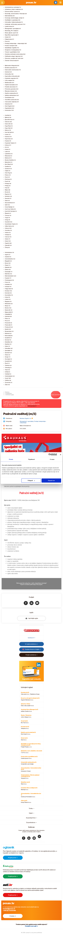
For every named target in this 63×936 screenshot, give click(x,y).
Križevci (7, 145)
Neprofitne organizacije (11, 35)
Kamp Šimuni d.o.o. (26, 801)
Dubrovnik (7, 123)
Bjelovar (7, 117)
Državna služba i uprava (11, 11)
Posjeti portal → (13, 857)
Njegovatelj (8, 312)
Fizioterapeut (8, 280)
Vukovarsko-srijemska (11, 101)
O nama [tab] (52, 459)
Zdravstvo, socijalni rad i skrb (13, 58)
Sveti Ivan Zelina (9, 209)
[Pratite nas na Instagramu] (34, 838)
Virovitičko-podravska (11, 99)
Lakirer (7, 299)
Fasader (7, 278)
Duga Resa (8, 126)
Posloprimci (9, 393)
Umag (6, 219)
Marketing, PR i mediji (10, 30)
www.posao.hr (32, 406)
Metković (7, 158)
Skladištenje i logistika (11, 47)
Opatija (7, 166)
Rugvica (7, 194)
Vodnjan (7, 234)
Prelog (6, 185)
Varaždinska (8, 97)
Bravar (6, 263)
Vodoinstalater (9, 376)
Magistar (7, 301)
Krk (6, 147)
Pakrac (7, 175)
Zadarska (7, 104)
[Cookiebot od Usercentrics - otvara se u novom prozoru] (50, 454)
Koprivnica (7, 138)
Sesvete (7, 198)
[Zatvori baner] (60, 454)
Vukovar (7, 236)
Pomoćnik (7, 322)
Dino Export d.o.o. (28, 733)
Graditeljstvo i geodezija (11, 20)
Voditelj (7, 374)
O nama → (13, 916)
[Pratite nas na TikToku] (39, 837)
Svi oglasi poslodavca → (31, 644)
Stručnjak (7, 359)
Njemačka (7, 162)
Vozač (6, 378)
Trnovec (7, 215)
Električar (7, 273)
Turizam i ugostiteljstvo (11, 52)
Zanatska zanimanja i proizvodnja (14, 54)
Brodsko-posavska (10, 67)
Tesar (6, 369)
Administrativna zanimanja (12, 7)
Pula (6, 187)
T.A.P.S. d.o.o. (31, 751)
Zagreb (7, 243)
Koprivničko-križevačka (11, 76)
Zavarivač (7, 382)
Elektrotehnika (8, 15)
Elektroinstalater (9, 276)
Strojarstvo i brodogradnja (12, 50)
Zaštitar (7, 380)
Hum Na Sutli (8, 132)
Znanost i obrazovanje (11, 60)
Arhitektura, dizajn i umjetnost (13, 9)
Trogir (6, 217)
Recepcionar (8, 331)
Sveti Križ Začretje (10, 211)
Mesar (6, 305)
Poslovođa (7, 325)
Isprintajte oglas (33, 618)
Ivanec (7, 134)
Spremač (7, 352)
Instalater (7, 284)
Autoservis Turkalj (31, 769)
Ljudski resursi (8, 26)
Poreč (6, 181)
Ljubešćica (8, 153)
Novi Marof (8, 164)
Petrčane (7, 179)
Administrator (8, 252)
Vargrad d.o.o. (30, 776)
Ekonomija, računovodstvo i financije (14, 13)
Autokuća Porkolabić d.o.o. (31, 795)
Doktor (7, 269)
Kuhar (6, 297)
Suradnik (7, 361)
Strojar (6, 357)
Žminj (6, 247)
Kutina (6, 149)
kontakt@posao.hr (9, 909)
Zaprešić (7, 245)
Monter (7, 308)
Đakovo (7, 130)
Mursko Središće (9, 160)
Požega (7, 183)
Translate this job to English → (32, 649)
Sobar (6, 346)
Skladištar (7, 342)
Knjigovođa (8, 288)
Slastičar (7, 344)
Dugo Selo (7, 128)
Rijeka (6, 190)
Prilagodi (30, 480)
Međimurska (8, 82)
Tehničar (7, 365)
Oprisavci (7, 168)
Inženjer (7, 286)
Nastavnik (7, 310)
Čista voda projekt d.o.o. (27, 704)
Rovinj (6, 192)
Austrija (7, 115)
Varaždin (7, 222)
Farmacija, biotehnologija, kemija (13, 18)
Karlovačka (8, 74)
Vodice (7, 232)
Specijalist (7, 350)
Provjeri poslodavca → (31, 655)
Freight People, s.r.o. (31, 745)
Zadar (6, 241)
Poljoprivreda (8, 39)
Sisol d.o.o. (24, 738)
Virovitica (7, 230)
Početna (7, 392)
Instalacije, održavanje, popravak (14, 24)
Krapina (7, 141)
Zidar (6, 384)
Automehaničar (9, 258)
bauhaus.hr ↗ (31, 637)
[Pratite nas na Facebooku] (23, 838)
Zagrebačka (8, 108)
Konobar (7, 290)
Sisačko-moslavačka (10, 93)
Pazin (6, 177)
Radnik (7, 329)
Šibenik (7, 213)
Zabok (6, 239)
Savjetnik (7, 337)
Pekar (6, 318)
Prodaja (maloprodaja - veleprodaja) (14, 43)
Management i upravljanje (12, 28)
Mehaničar (7, 303)
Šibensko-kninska (9, 91)
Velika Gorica (8, 226)
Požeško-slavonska (10, 86)
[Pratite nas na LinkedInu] (29, 838)
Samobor (7, 196)
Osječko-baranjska (10, 84)
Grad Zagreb (8, 106)
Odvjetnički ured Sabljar (28, 763)
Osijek (6, 170)
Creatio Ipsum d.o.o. (29, 757)
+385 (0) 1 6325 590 (9, 910)
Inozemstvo (8, 110)
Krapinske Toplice (9, 143)
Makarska (7, 155)
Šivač (6, 363)
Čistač (6, 265)
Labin (6, 151)
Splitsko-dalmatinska (10, 95)
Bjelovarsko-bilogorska (11, 65)
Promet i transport (10, 45)
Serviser (7, 340)
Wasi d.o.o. (25, 783)
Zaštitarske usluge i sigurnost (12, 56)
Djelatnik (7, 267)
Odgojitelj (7, 314)
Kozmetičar (8, 295)
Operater (7, 316)
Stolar (6, 354)
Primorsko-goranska (10, 89)
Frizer (6, 282)
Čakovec (7, 121)
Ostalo (6, 37)
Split (6, 204)
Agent (6, 254)
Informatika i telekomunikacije (13, 22)
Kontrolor (7, 293)
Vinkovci (7, 228)
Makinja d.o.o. (29, 788)
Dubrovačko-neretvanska (11, 69)
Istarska (7, 72)
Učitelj (6, 371)
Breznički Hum (9, 119)
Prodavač (7, 327)
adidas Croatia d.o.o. (29, 710)
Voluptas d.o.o (25, 727)
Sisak (6, 200)
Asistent (7, 256)
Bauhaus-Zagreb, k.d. (25, 418)
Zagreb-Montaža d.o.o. (30, 699)
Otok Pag (7, 172)
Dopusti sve (51, 480)
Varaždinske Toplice (10, 224)
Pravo (6, 41)
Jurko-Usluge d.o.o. (26, 716)
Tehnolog (7, 367)
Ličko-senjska (8, 80)
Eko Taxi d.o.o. (25, 721)
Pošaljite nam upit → (31, 926)
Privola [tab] (11, 459)
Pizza (6, 320)
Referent (7, 333)
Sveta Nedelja (8, 207)
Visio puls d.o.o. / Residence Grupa (30, 693)
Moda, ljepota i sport (10, 32)
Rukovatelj (7, 335)
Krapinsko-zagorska (10, 78)
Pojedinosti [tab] (31, 459)
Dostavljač (7, 271)
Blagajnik (7, 261)
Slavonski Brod (9, 202)
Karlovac (7, 136)
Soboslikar (7, 348)
